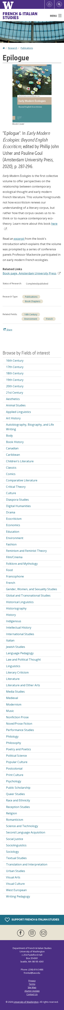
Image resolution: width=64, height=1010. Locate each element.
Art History (13, 418)
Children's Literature (20, 461)
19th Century (14, 380)
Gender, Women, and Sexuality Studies (31, 589)
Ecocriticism (14, 519)
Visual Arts (13, 877)
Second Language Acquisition (25, 832)
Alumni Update (32, 990)
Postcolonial (14, 768)
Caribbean (13, 455)
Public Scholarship (18, 788)
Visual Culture (15, 884)
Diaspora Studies (17, 500)
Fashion (11, 544)
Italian (10, 640)
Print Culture (14, 775)
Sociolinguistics (16, 845)
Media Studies (15, 692)
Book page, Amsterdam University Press (29, 273)
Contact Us (32, 994)
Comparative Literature (21, 480)
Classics (11, 468)
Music (10, 711)
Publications (27, 48)
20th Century (14, 386)
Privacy (32, 980)
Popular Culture (16, 762)
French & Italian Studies (20, 15)
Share (9, 329)
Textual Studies (16, 858)
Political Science (16, 756)
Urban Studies (15, 871)
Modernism (13, 704)
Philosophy (13, 743)
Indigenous (13, 621)
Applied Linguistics (18, 412)
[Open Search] (59, 4)
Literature (13, 679)
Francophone (15, 576)
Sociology (12, 852)
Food (9, 570)
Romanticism (14, 820)
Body (9, 436)
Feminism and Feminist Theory (26, 551)
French (49, 318)
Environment (30, 318)
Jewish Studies (15, 647)
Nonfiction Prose (17, 717)
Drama (10, 512)
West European (16, 890)
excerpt (19, 239)
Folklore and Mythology (22, 564)
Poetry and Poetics (18, 749)
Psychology (13, 781)
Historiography (16, 608)
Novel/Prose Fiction (19, 724)
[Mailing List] (43, 933)
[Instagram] (32, 933)
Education (12, 532)
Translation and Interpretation (26, 864)
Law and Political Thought (23, 659)
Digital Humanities (18, 506)
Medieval (12, 698)
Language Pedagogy (20, 653)
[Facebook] (21, 933)
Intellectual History (18, 627)
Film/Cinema (14, 557)
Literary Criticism (17, 672)
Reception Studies (18, 807)
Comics (10, 474)
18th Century (14, 373)
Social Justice (14, 839)
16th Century (30, 314)
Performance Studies (20, 730)
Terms (32, 984)
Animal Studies (16, 405)
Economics (13, 525)
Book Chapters (32, 301)
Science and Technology (22, 826)
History (11, 615)
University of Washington (26, 1001)
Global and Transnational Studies (28, 595)
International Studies (20, 634)
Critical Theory (16, 487)
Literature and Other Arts (23, 685)
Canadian (12, 448)
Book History (15, 442)
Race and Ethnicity (18, 800)
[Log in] (49, 4)
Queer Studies (15, 794)
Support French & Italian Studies (35, 919)
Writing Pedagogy (18, 896)
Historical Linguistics (20, 602)
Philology (12, 736)
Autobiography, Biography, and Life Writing (30, 427)
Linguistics (13, 666)
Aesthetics (13, 399)
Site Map (32, 987)
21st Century (14, 393)
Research (12, 48)
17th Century (14, 367)
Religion (11, 813)
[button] (32, 93)
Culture (11, 493)
